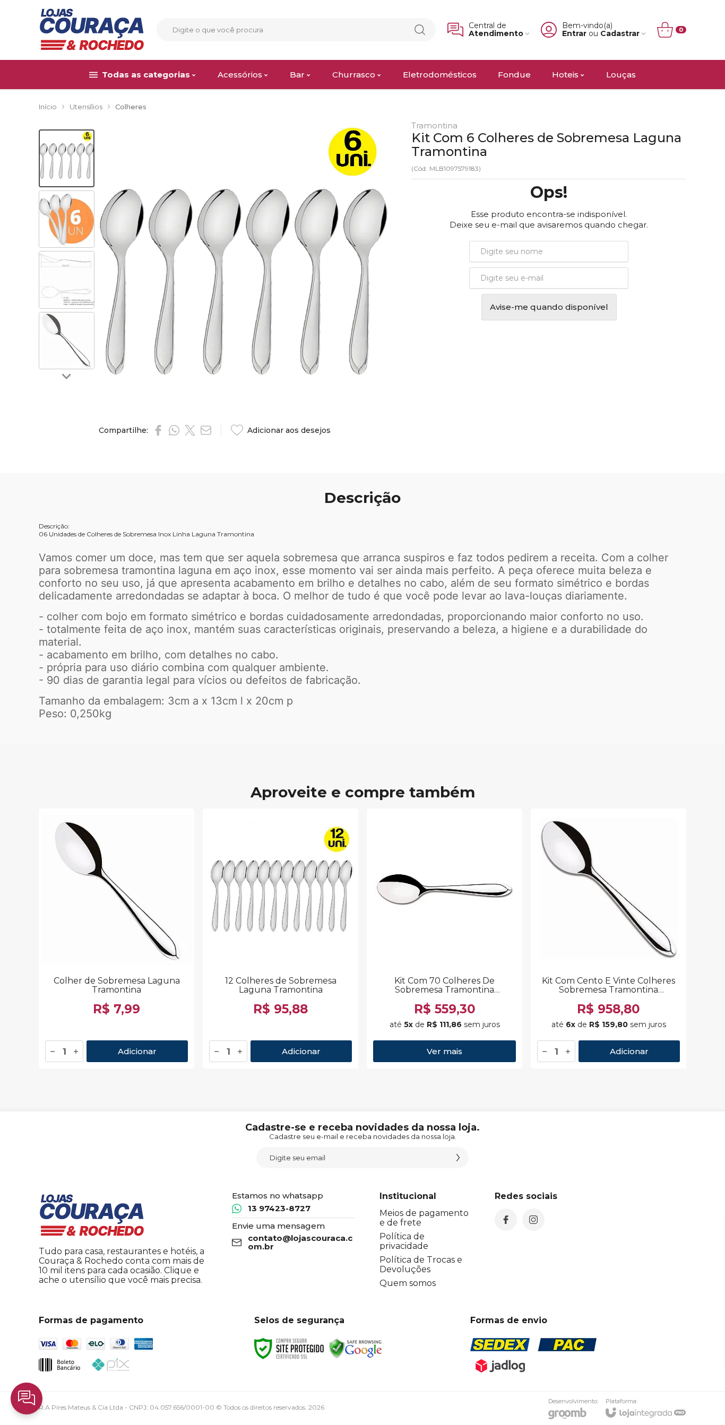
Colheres (130, 106)
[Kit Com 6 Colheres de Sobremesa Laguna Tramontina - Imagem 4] (66, 340)
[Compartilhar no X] (190, 430)
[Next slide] (66, 375)
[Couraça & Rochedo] (92, 29)
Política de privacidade (403, 1241)
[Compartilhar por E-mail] (206, 430)
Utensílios (86, 106)
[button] (66, 158)
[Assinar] (458, 1157)
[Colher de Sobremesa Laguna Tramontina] (116, 938)
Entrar (574, 34)
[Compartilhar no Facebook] (158, 430)
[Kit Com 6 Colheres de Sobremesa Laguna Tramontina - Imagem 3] (66, 279)
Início (48, 106)
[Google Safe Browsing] (355, 1348)
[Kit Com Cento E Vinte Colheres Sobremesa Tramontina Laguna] (608, 938)
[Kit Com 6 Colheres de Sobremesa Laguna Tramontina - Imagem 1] (66, 158)
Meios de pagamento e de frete (424, 1218)
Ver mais (444, 1051)
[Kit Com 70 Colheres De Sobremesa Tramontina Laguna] (444, 938)
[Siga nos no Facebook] (506, 1220)
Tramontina (434, 125)
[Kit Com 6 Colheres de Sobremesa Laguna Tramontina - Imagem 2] (66, 219)
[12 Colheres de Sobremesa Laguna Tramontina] (280, 938)
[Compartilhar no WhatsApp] (174, 430)
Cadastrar (620, 34)
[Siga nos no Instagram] (533, 1220)
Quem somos (407, 1283)
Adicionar (137, 1051)
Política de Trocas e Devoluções (420, 1264)
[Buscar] (420, 29)
